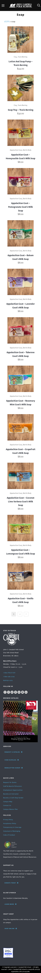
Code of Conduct (9, 835)
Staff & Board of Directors (12, 786)
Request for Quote (10, 782)
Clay (15, 57)
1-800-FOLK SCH (9, 673)
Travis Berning (22, 57)
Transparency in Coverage (12, 827)
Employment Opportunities (13, 790)
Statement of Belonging (11, 831)
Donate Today (10, 883)
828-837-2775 (8, 680)
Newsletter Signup (12, 768)
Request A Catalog (12, 752)
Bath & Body (27, 150)
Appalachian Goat (16, 150)
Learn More (9, 904)
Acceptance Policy (9, 823)
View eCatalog (10, 760)
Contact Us (7, 805)
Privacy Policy (8, 820)
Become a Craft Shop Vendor (13, 798)
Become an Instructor (11, 794)
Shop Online (10, 928)
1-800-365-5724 (9, 676)
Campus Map (7, 802)
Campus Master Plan (10, 809)
